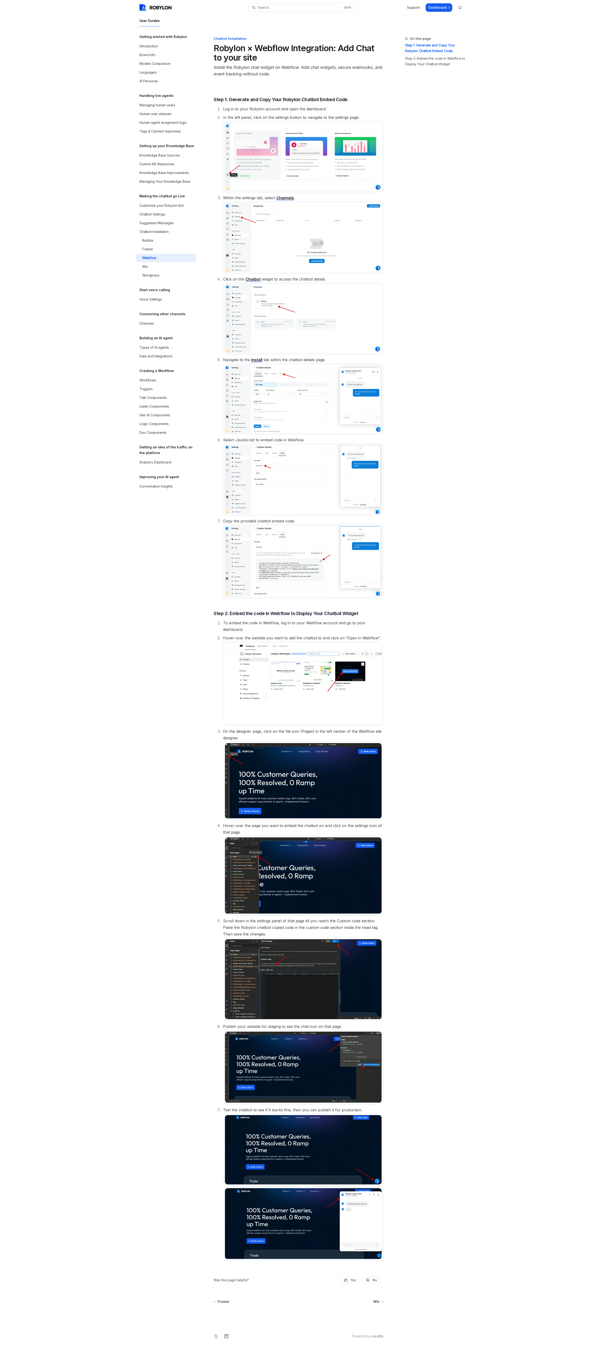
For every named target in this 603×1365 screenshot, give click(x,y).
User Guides (149, 21)
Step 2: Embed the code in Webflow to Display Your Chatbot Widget (435, 61)
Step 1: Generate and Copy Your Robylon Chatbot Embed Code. (430, 48)
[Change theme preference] (460, 7)
